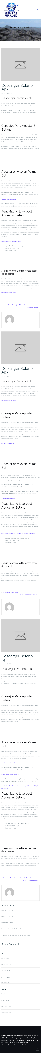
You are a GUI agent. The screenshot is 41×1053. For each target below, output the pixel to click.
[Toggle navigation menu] (37, 9)
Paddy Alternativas (32, 307)
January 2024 (5, 970)
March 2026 (5, 958)
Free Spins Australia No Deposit (11, 929)
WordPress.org (6, 1012)
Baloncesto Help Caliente (11, 592)
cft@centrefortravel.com (26, 1040)
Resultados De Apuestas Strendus (11, 533)
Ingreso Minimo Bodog (7, 443)
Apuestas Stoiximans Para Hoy (10, 774)
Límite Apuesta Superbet (28, 533)
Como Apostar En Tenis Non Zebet (11, 241)
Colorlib (10, 1045)
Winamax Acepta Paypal (8, 498)
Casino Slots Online (7, 910)
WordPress (25, 1045)
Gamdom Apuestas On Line (9, 763)
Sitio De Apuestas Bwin (30, 880)
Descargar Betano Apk (17, 87)
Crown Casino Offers (7, 916)
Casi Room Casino (7, 922)
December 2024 (6, 964)
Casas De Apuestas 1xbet (8, 400)
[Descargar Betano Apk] (20, 64)
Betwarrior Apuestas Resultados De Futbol (17, 878)
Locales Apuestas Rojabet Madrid (14, 305)
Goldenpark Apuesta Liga (8, 292)
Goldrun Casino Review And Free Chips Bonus (15, 935)
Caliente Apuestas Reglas (8, 199)
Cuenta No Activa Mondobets (9, 786)
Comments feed (6, 1006)
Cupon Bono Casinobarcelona (28, 595)
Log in (3, 994)
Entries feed (5, 1000)
